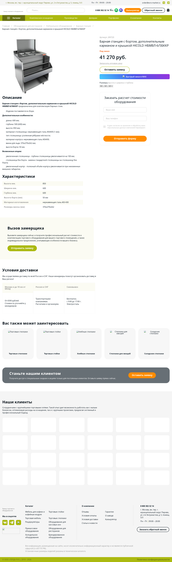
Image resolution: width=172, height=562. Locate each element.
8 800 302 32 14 (102, 10)
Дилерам (93, 18)
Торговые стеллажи (57, 518)
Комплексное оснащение (41, 18)
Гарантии (109, 511)
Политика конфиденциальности (153, 559)
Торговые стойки (56, 511)
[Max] (121, 10)
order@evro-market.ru (151, 3)
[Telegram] (111, 10)
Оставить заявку (114, 69)
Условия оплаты (89, 515)
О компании (135, 18)
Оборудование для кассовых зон (57, 523)
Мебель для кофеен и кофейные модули (35, 513)
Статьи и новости (89, 523)
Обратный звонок (153, 10)
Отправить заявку (22, 248)
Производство (70, 18)
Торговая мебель (33, 518)
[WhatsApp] (116, 10)
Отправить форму (125, 138)
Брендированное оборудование (56, 536)
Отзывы (85, 511)
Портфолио (113, 18)
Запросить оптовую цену (111, 63)
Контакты (157, 18)
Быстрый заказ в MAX (136, 76)
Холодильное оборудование (32, 536)
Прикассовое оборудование (32, 529)
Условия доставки (90, 519)
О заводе (109, 515)
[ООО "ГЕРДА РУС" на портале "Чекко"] (13, 531)
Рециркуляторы (32, 522)
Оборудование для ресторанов (57, 529)
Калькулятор (132, 10)
